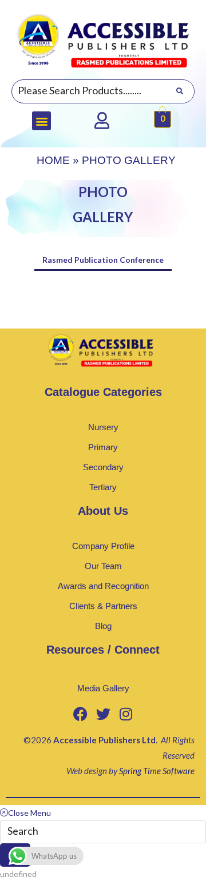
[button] (41, 120)
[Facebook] (80, 713)
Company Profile (103, 546)
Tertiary (103, 487)
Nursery (103, 427)
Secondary (103, 467)
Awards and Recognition (103, 586)
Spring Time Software (157, 771)
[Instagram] (125, 713)
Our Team (103, 566)
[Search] (179, 91)
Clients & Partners (103, 606)
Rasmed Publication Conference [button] (103, 260)
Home (53, 160)
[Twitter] (103, 713)
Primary (103, 447)
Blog (103, 626)
